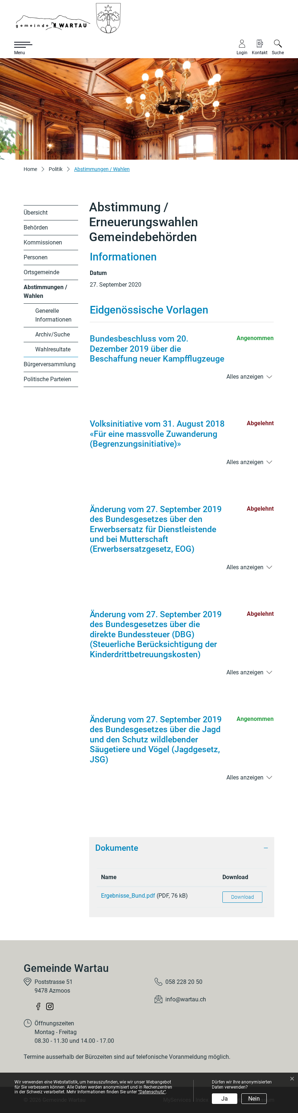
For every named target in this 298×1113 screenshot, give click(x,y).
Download (235, 877)
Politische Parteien (47, 379)
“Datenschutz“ (152, 1091)
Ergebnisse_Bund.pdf (128, 895)
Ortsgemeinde (41, 272)
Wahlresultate (53, 349)
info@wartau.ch (185, 999)
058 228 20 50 (183, 981)
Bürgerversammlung (50, 364)
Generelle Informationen (53, 315)
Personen (36, 257)
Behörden (36, 227)
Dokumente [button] (116, 848)
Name (109, 877)
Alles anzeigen (244, 376)
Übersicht (36, 212)
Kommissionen (43, 242)
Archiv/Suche (52, 334)
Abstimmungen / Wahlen (45, 293)
